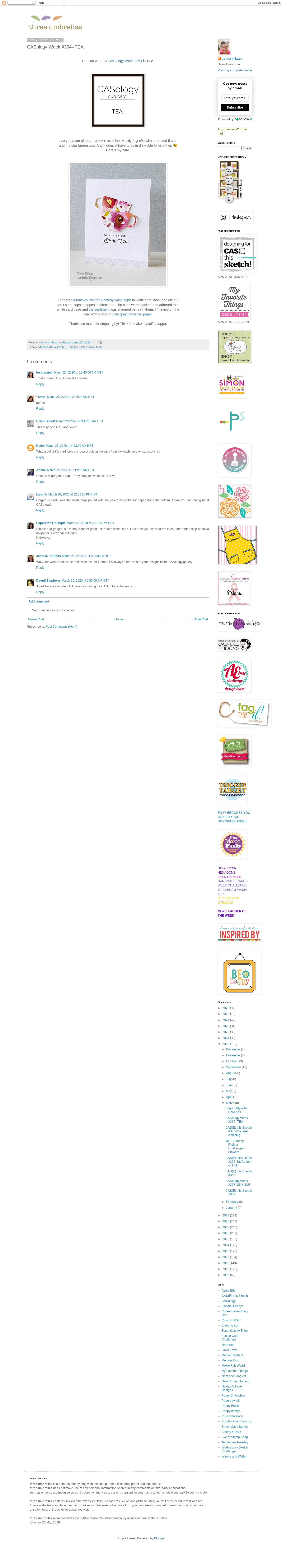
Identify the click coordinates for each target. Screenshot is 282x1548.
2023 (226, 1026)
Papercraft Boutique (51, 523)
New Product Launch (236, 1381)
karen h (41, 494)
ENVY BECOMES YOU (234, 812)
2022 (226, 1032)
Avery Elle (229, 1290)
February (232, 1201)
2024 (226, 1020)
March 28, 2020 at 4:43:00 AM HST (69, 445)
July (229, 1079)
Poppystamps (231, 1411)
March (230, 1103)
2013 (226, 1251)
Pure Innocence (232, 1416)
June (229, 1085)
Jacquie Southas (48, 556)
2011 (226, 1263)
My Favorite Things (235, 1371)
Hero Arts (228, 1344)
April (229, 1097)
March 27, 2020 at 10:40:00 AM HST (78, 372)
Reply (40, 384)
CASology (55, 346)
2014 (226, 1245)
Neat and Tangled (234, 1376)
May (229, 1091)
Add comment (39, 601)
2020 (226, 1044)
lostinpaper (44, 372)
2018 (226, 1221)
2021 (226, 1038)
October (231, 1061)
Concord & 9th (231, 1320)
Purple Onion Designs (237, 1421)
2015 (226, 1239)
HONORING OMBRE (232, 821)
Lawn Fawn (229, 1350)
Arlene (41, 470)
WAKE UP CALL (229, 817)
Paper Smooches (233, 1395)
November (233, 1055)
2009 (226, 1275)
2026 (226, 1008)
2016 (226, 1233)
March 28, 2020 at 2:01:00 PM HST (90, 523)
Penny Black (230, 1405)
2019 (226, 1215)
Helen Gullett (45, 421)
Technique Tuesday (235, 1442)
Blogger (159, 1538)
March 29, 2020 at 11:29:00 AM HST (86, 556)
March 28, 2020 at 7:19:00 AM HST (71, 470)
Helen (40, 445)
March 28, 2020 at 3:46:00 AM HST (80, 421)
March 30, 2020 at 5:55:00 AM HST (85, 580)
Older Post (201, 619)
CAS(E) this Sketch (235, 1295)
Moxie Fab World (233, 1365)
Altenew (42, 346)
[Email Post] (99, 342)
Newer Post (36, 619)
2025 (226, 1014)
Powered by (225, 119)
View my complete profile (235, 70)
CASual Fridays (232, 1306)
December (233, 1049)
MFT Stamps (70, 346)
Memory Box (230, 1360)
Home (119, 619)
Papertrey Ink (231, 1400)
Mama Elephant (232, 1355)
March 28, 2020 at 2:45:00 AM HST (71, 396)
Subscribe (235, 107)
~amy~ (41, 396)
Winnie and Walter (234, 1456)
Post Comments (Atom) (61, 626)
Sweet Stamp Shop (235, 1437)
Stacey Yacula (231, 1432)
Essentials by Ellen (235, 1330)
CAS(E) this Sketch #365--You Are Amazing (238, 1131)
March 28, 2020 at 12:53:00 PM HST (73, 494)
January (232, 1207)
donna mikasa (232, 58)
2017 (226, 1227)
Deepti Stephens (48, 580)
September (234, 1067)
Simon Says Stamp (90, 346)
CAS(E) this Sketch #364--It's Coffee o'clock (238, 1161)
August (231, 1073)
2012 (226, 1257)
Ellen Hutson (230, 1325)
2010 (226, 1269)
